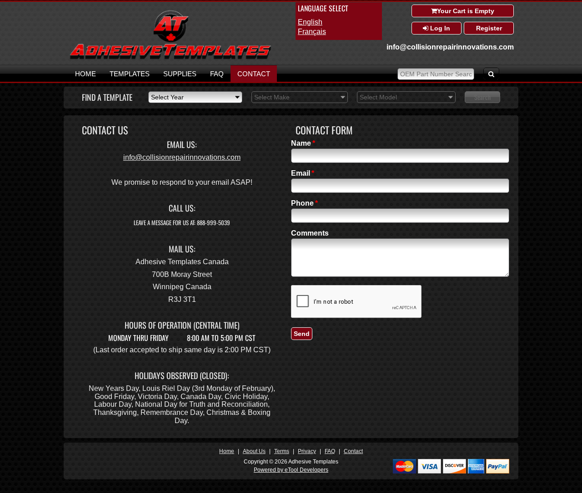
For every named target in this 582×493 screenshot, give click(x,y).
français (312, 31)
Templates (130, 74)
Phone (302, 203)
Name (301, 143)
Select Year (167, 97)
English (310, 22)
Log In (439, 28)
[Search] (491, 73)
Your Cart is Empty (465, 11)
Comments (310, 233)
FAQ (217, 74)
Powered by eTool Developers (291, 470)
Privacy (307, 451)
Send (302, 333)
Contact (253, 74)
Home (85, 74)
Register (489, 28)
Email (300, 173)
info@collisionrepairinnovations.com (450, 47)
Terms (281, 451)
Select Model (378, 97)
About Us (254, 451)
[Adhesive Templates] (170, 58)
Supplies (179, 74)
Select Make (272, 97)
